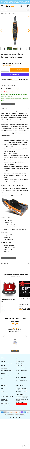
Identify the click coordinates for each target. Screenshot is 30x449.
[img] (15, 323)
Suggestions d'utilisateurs (7, 396)
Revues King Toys (5, 403)
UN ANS (3, 311)
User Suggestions (9, 258)
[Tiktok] (22, 417)
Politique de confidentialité (19, 364)
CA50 (20, 308)
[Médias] (29, 17)
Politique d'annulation (21, 370)
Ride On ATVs (4, 373)
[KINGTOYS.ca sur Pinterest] (13, 417)
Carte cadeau (4, 393)
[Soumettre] (28, 10)
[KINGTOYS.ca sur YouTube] (19, 417)
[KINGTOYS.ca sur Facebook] (8, 417)
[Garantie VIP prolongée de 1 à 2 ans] (9, 289)
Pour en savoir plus (23, 79)
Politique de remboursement (19, 374)
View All (15, 351)
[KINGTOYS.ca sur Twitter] (11, 417)
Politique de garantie (21, 368)
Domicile (3, 361)
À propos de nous (20, 361)
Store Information (5, 406)
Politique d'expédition (21, 377)
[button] (1, 30)
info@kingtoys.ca (22, 388)
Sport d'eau (4, 368)
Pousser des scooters (6, 370)
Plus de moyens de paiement (15, 78)
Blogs (2, 388)
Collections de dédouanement (4, 400)
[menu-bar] (3, 6)
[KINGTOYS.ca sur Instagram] (16, 417)
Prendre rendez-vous (21, 404)
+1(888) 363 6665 (23, 389)
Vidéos (2, 391)
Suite (2, 378)
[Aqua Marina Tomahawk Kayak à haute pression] (9, 49)
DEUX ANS (8, 311)
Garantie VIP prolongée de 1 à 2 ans (8, 300)
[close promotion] (28, 2)
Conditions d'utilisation (21, 380)
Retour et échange (5, 263)
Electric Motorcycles (6, 376)
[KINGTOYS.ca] (9, 6)
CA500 (20, 311)
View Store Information (8, 104)
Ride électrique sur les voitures (6, 364)
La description (4, 108)
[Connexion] (24, 6)
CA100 (24, 308)
